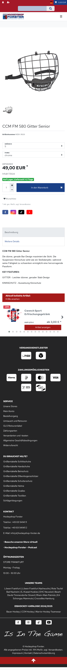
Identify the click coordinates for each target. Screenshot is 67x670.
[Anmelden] (3, 2)
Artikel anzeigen (42, 327)
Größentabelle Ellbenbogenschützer (20, 476)
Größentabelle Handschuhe (16, 466)
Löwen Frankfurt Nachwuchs (36, 588)
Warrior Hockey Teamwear (48, 611)
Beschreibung (11, 232)
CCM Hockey (27, 611)
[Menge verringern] (12, 190)
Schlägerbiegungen (12, 500)
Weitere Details (12, 241)
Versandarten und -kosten (15, 435)
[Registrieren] (8, 2)
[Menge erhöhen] (12, 185)
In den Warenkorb (39, 187)
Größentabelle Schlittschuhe (17, 461)
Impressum (17, 653)
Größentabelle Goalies (14, 490)
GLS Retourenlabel (12, 425)
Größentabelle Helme (13, 485)
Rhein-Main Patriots (45, 595)
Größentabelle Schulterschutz (17, 481)
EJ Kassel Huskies (29, 591)
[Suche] (51, 8)
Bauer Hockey (13, 611)
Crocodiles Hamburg (44, 598)
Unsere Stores (10, 406)
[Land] (51, 2)
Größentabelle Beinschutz (15, 471)
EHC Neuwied (46, 591)
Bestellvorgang (10, 416)
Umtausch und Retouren (15, 420)
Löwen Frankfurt (12, 588)
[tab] (33, 232)
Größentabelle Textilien (14, 495)
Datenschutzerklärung (44, 653)
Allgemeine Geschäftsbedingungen (20, 440)
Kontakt (28, 653)
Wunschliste (10, 198)
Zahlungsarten (10, 430)
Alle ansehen (13, 299)
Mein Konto (8, 411)
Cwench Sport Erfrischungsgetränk (37, 312)
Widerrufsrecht (10, 445)
